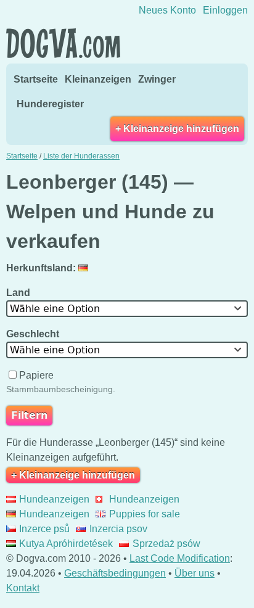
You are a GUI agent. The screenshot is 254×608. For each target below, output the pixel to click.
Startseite (36, 79)
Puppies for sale (144, 514)
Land (19, 292)
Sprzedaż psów (166, 543)
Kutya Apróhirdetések (66, 543)
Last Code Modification (179, 558)
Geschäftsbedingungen (115, 573)
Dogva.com (63, 43)
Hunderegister (50, 104)
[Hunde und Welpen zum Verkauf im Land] (84, 268)
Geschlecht (34, 334)
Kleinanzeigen (98, 79)
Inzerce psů (44, 529)
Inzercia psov (118, 529)
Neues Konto (167, 10)
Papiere (36, 375)
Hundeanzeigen (54, 499)
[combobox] (127, 308)
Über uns (194, 573)
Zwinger (157, 79)
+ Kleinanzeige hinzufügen (177, 128)
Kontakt (22, 588)
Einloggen (225, 10)
